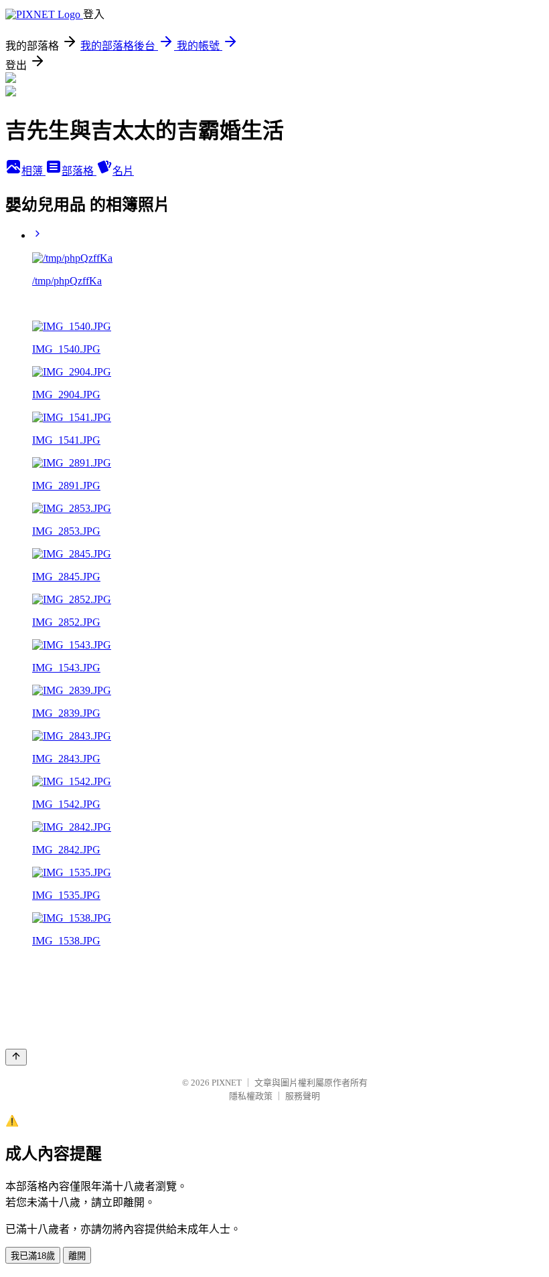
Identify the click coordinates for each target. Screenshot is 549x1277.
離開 (77, 1256)
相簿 (33, 171)
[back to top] (16, 1057)
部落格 (79, 171)
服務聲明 (302, 1096)
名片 (123, 171)
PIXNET (227, 1083)
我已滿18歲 (33, 1256)
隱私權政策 (250, 1096)
